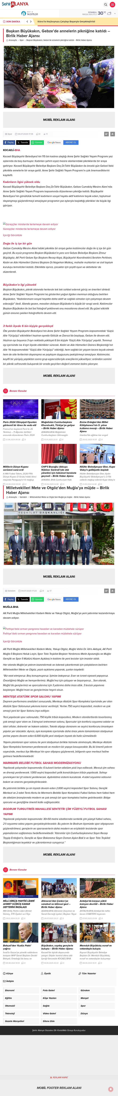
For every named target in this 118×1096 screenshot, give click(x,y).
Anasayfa (13, 40)
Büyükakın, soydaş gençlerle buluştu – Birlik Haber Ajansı (57, 947)
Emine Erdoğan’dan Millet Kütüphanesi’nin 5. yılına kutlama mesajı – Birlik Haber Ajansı (96, 427)
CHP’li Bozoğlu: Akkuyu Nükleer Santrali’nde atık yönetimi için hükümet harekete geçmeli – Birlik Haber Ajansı (58, 471)
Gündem (23, 497)
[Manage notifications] (110, 1089)
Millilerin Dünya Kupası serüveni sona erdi (15, 468)
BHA (17, 150)
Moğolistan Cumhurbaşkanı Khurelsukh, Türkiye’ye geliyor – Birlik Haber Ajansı (58, 425)
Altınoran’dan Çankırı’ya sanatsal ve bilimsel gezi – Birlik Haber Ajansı (55, 904)
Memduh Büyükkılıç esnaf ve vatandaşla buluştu (96, 947)
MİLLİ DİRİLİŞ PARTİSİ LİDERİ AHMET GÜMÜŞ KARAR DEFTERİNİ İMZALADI (18, 904)
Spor (22, 40)
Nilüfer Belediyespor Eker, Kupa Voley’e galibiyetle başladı (97, 468)
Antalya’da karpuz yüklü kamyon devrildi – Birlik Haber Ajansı (96, 904)
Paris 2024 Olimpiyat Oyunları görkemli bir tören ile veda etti (20, 424)
